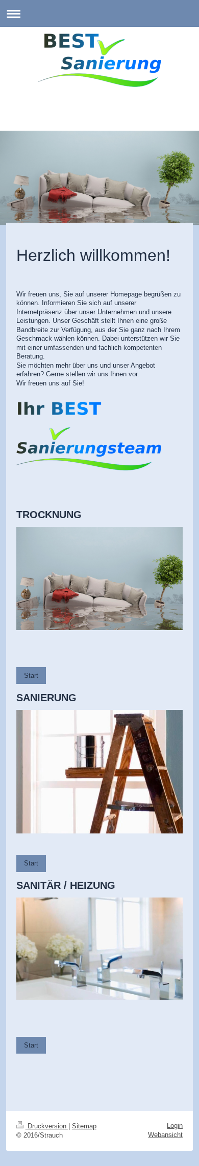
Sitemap (84, 1126)
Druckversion (47, 1126)
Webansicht (165, 1135)
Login (175, 1125)
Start (31, 675)
